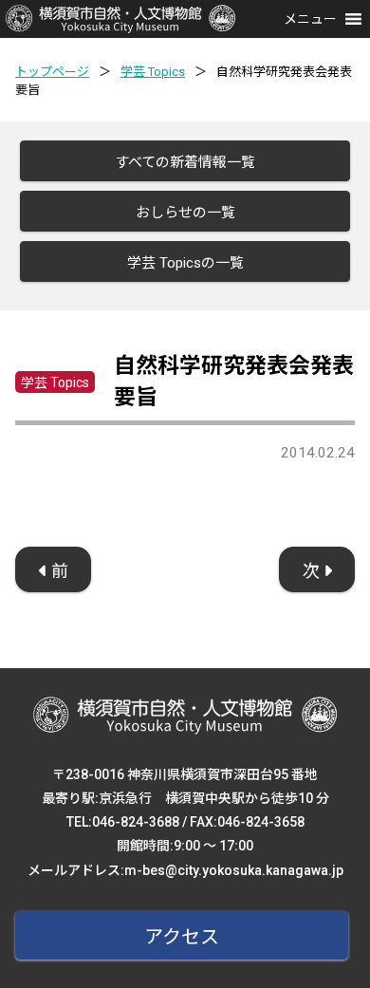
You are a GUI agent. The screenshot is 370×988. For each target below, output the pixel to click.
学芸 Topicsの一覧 (185, 262)
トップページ (52, 72)
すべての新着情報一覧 (185, 162)
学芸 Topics (152, 72)
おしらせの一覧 (185, 212)
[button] (310, 19)
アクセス (181, 936)
